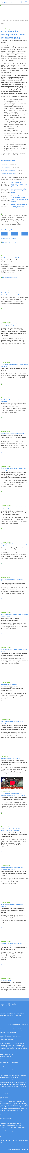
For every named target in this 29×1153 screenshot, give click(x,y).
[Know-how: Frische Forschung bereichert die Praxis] (14, 640)
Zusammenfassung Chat (8, 170)
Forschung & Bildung (14, 20)
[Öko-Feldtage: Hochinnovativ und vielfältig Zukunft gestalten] (14, 458)
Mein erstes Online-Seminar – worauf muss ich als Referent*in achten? (19, 206)
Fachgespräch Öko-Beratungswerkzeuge (12, 433)
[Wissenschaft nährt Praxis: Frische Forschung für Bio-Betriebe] (14, 604)
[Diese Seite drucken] (24, 233)
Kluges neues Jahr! (6, 980)
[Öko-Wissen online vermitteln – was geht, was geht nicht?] (14, 355)
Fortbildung (21, 20)
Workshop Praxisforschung (9, 684)
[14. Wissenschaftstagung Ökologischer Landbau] (14, 895)
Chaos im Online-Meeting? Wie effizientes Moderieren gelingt (19, 190)
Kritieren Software (6, 167)
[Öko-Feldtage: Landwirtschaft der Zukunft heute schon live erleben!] (14, 497)
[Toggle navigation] (26, 2)
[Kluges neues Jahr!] (14, 970)
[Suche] (21, 2)
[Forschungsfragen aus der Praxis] (14, 749)
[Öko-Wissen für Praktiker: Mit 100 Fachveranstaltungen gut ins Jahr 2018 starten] (14, 784)
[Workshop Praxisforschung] (14, 675)
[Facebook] (4, 233)
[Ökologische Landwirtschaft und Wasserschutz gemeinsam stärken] (14, 283)
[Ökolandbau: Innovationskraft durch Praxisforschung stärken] (14, 933)
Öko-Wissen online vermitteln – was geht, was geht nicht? (19, 184)
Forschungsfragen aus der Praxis (10, 758)
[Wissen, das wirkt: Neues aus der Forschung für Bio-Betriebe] (14, 534)
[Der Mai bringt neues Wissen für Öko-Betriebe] (14, 712)
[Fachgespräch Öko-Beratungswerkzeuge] (14, 423)
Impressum (24, 1024)
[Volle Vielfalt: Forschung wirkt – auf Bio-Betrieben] (14, 390)
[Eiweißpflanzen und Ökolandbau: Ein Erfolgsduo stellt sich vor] (14, 858)
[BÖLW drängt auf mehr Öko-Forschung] (14, 248)
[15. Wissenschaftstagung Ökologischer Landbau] (14, 569)
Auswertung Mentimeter (8, 173)
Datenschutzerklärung (14, 1024)
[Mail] (14, 233)
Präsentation (5, 164)
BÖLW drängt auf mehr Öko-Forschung (12, 257)
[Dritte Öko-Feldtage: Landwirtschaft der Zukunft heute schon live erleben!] (14, 314)
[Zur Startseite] (1, 20)
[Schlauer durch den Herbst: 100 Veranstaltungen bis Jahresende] (14, 819)
